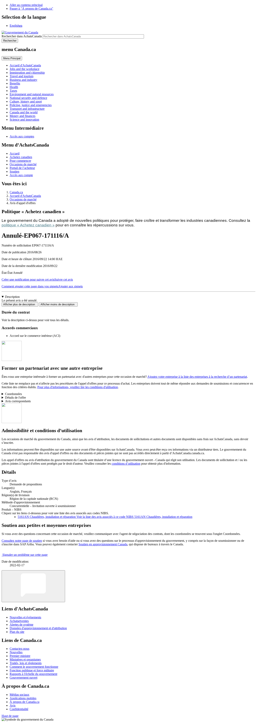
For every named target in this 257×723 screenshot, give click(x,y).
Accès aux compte (21, 175)
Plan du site (17, 631)
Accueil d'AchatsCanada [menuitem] (25, 65)
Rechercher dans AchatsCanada (22, 36)
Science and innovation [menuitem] (24, 119)
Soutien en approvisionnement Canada (103, 544)
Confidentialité (19, 709)
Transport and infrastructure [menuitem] (27, 108)
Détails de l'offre (15, 397)
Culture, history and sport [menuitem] (26, 101)
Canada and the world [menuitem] (24, 112)
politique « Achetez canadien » (28, 225)
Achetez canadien (21, 157)
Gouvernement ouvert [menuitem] (23, 677)
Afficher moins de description (58, 304)
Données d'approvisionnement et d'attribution (38, 628)
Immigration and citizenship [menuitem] (27, 72)
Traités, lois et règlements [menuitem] (26, 663)
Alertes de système (21, 624)
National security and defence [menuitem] (28, 98)
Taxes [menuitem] (13, 90)
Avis (12, 705)
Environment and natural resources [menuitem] (32, 94)
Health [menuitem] (14, 87)
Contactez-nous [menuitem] (19, 648)
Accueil (14, 153)
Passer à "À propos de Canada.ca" (31, 8)
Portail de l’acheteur (22, 168)
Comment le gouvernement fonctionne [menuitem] (34, 666)
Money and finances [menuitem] (22, 116)
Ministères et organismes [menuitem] (25, 659)
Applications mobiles (23, 698)
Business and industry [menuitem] (23, 79)
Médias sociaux (19, 694)
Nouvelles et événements (25, 617)
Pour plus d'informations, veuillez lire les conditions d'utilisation (77, 387)
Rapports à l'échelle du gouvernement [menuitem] (33, 674)
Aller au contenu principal (26, 5)
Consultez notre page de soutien (22, 540)
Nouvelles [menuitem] (16, 652)
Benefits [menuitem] (15, 83)
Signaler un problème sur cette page (25, 554)
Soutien (14, 171)
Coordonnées (13, 394)
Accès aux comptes (22, 136)
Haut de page (10, 716)
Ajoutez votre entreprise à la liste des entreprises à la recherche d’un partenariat (197, 376)
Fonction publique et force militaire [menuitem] (32, 670)
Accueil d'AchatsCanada (25, 196)
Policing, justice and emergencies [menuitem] (31, 105)
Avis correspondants (18, 401)
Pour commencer (20, 160)
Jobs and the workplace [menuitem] (24, 69)
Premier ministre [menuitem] (20, 656)
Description (12, 296)
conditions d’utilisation (126, 463)
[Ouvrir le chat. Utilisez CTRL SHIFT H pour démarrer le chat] (33, 586)
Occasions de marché (23, 164)
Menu (11, 58)
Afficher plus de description (20, 304)
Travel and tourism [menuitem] (21, 76)
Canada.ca (16, 192)
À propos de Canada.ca (24, 702)
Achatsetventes (19, 621)
